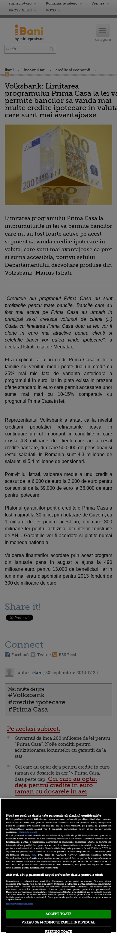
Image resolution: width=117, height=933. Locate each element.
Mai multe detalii (28, 832)
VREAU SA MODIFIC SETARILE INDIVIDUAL (58, 922)
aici (33, 855)
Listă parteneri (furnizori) (19, 904)
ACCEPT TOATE (58, 914)
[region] (58, 865)
